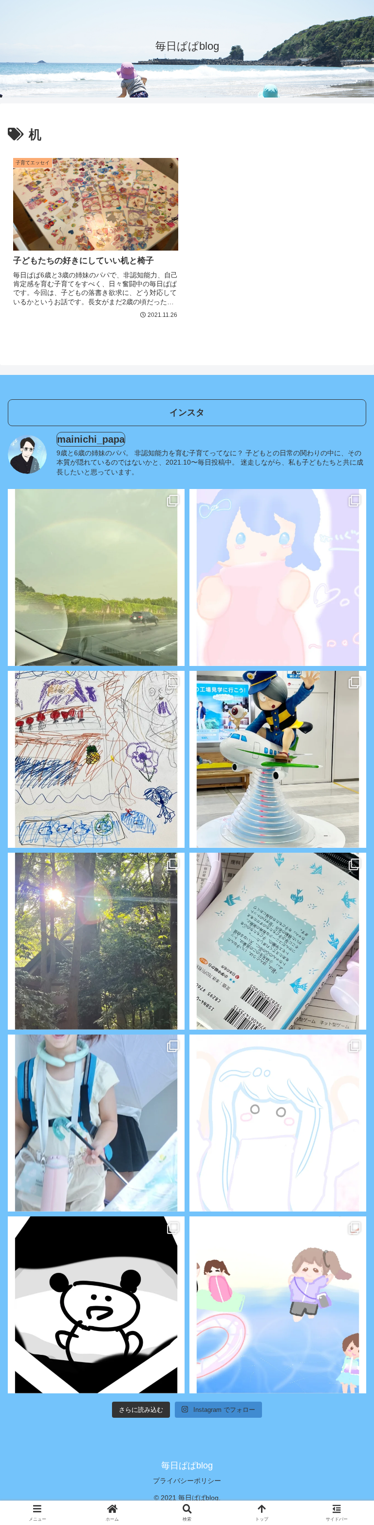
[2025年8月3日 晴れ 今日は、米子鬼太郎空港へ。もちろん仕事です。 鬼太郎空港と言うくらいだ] (277, 759)
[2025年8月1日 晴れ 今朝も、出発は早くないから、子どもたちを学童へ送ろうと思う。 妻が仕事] (277, 941)
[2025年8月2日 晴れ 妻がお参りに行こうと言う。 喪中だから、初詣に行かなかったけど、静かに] (96, 941)
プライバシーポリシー (187, 1481)
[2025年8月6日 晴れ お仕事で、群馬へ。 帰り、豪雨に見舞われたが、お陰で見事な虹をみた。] (96, 577)
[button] (345, 1323)
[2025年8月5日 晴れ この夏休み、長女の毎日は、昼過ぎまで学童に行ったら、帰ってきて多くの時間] (277, 577)
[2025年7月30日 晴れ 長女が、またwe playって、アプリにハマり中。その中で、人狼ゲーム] (277, 1123)
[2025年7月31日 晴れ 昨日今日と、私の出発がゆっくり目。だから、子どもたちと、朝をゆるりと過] (96, 1123)
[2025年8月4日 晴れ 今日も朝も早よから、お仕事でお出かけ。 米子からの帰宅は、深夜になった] (96, 759)
